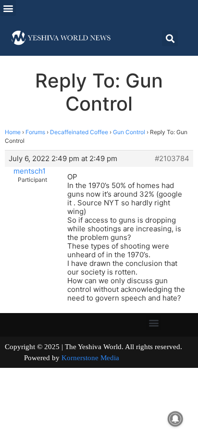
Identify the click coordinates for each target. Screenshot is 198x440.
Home (13, 132)
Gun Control (129, 132)
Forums (35, 132)
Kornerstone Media (90, 358)
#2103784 (172, 158)
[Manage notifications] (175, 419)
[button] (8, 8)
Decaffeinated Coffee (79, 132)
